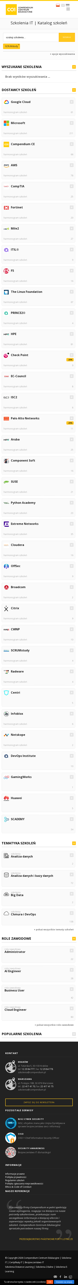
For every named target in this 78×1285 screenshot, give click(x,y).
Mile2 (15, 228)
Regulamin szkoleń (14, 1180)
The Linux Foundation (26, 292)
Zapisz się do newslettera (39, 1102)
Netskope (18, 735)
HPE (13, 334)
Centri (15, 693)
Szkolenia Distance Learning (19, 1266)
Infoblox (17, 714)
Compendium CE (23, 144)
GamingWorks (21, 777)
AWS (14, 165)
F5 (12, 271)
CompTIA (17, 186)
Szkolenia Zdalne (44, 1266)
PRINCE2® (18, 313)
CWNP (15, 629)
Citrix (15, 608)
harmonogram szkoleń (15, 112)
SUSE (14, 482)
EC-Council (18, 376)
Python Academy (23, 503)
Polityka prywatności (15, 1177)
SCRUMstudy (20, 650)
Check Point (19, 355)
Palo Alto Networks (25, 418)
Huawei (16, 798)
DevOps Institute (23, 756)
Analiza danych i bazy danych (32, 875)
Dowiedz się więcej (64, 1282)
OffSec (15, 566)
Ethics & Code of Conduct (18, 1186)
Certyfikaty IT (15, 1262)
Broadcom (18, 587)
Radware (17, 671)
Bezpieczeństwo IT (34, 1262)
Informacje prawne (15, 1173)
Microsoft (18, 123)
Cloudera (17, 545)
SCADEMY (17, 819)
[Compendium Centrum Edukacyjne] (19, 9)
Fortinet (17, 207)
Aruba (15, 439)
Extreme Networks (24, 524)
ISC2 (14, 397)
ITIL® (15, 250)
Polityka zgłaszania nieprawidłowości (24, 1183)
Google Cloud (20, 102)
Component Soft (23, 460)
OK (49, 1282)
